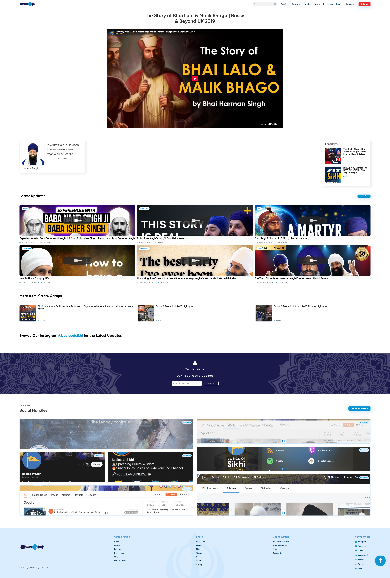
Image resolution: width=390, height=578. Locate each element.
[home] (28, 4)
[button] (283, 4)
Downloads (328, 4)
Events (317, 4)
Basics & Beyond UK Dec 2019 (61, 150)
